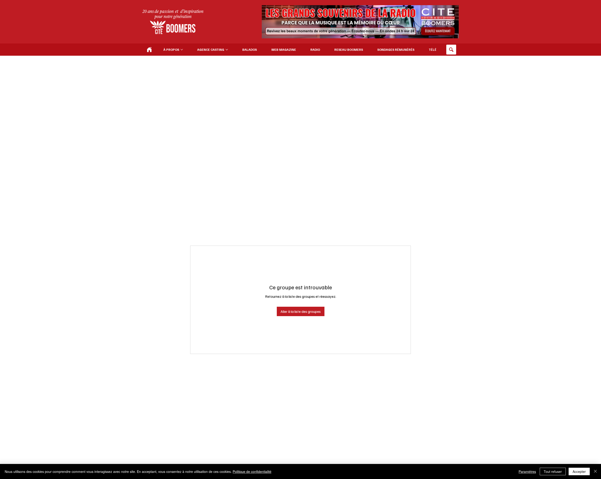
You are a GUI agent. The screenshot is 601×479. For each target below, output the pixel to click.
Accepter (579, 471)
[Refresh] (149, 50)
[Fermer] (595, 471)
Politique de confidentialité (252, 471)
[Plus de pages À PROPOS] (182, 49)
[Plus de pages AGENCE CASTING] (227, 49)
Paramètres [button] (527, 471)
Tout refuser (553, 471)
